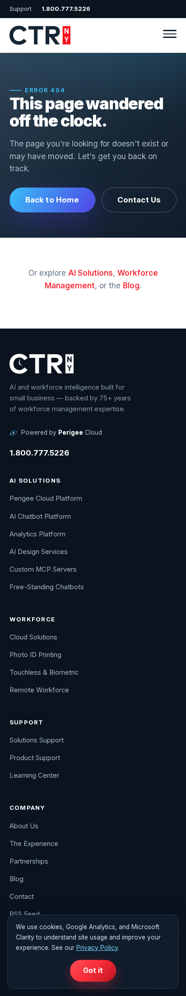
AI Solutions (90, 272)
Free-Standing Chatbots (46, 587)
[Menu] (170, 35)
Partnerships (28, 861)
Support (20, 8)
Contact (21, 897)
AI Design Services (38, 552)
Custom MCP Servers (43, 569)
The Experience (33, 844)
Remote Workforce (39, 690)
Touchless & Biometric (44, 672)
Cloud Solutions (33, 637)
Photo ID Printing (35, 655)
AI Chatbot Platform (40, 516)
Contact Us (139, 199)
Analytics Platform (37, 534)
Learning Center (34, 775)
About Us (23, 826)
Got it (93, 970)
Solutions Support (36, 740)
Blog (131, 285)
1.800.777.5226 (66, 8)
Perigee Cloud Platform (45, 498)
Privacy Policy (97, 947)
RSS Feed (24, 914)
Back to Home (52, 199)
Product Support (34, 758)
